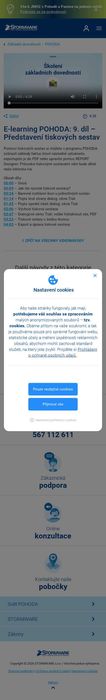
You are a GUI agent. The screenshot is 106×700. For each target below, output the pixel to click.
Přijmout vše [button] (53, 404)
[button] (53, 420)
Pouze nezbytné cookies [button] (53, 389)
